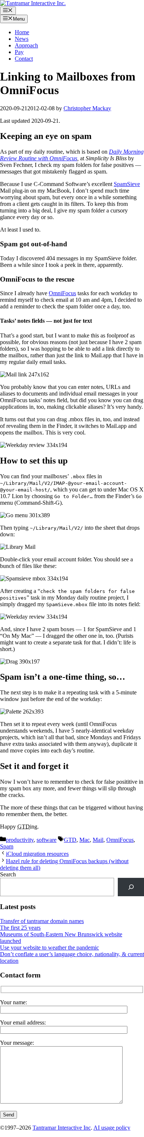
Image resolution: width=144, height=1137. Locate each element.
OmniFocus (62, 293)
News (21, 39)
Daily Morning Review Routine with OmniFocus (72, 155)
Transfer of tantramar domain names (42, 921)
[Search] (131, 887)
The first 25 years (20, 928)
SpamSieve (127, 184)
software (46, 840)
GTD (70, 840)
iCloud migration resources (37, 854)
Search (8, 874)
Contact (24, 59)
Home (22, 32)
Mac (84, 840)
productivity (20, 840)
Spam (6, 846)
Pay (19, 52)
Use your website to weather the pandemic (49, 947)
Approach (26, 45)
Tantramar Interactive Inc (61, 1128)
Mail (98, 840)
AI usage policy (111, 1128)
